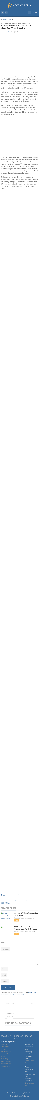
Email (4, 975)
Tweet (3, 895)
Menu (35, 12)
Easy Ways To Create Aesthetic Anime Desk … (30, 1077)
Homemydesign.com (7, 1042)
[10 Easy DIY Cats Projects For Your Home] (6, 915)
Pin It (17, 895)
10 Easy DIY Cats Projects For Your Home (26, 914)
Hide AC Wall (5, 903)
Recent (10, 1016)
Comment (5, 949)
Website (4, 981)
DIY (17, 920)
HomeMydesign (12, 1093)
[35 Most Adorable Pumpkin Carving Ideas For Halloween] (6, 931)
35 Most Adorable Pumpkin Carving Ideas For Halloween (25, 928)
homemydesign (5, 32)
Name (4, 969)
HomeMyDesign (23, 1096)
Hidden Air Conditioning (26, 901)
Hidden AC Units (11, 901)
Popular (10, 1013)
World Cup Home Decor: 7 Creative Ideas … (29, 1055)
